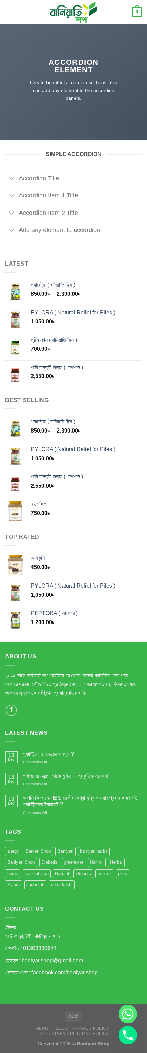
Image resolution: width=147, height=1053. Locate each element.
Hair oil (97, 862)
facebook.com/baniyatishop (64, 972)
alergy (13, 851)
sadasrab (35, 884)
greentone (73, 862)
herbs (12, 873)
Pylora (13, 884)
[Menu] (9, 11)
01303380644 (40, 948)
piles (122, 873)
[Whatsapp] (128, 1014)
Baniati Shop (38, 851)
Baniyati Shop (21, 862)
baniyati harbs (94, 851)
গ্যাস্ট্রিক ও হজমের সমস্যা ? (48, 754)
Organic (83, 873)
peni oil (104, 873)
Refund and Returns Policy (74, 1033)
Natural (62, 873)
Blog (62, 1028)
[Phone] (128, 1035)
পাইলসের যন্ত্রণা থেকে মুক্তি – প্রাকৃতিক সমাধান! (65, 776)
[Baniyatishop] (73, 12)
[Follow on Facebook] (11, 710)
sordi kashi (61, 884)
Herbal (116, 862)
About (43, 1028)
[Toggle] (11, 179)
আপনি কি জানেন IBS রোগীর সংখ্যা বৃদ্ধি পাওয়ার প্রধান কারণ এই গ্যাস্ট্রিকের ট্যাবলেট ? (80, 801)
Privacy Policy (90, 1028)
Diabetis (49, 862)
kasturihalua (37, 873)
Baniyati (65, 851)
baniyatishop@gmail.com (52, 960)
